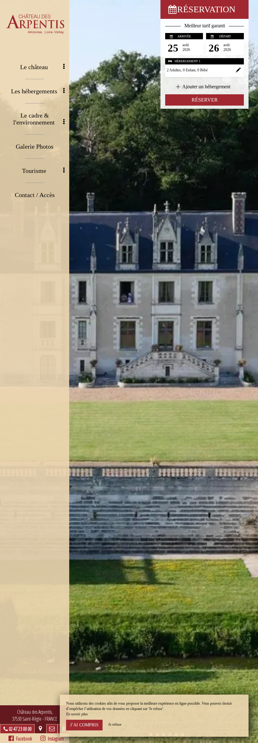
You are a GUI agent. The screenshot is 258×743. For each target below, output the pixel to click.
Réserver (205, 99)
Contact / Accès (35, 194)
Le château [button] (34, 66)
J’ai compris (84, 725)
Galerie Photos (34, 146)
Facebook (23, 738)
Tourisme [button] (34, 170)
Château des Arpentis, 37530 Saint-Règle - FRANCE (34, 715)
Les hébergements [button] (34, 91)
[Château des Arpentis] (34, 23)
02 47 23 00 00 (20, 728)
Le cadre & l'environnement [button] (34, 119)
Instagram (55, 738)
